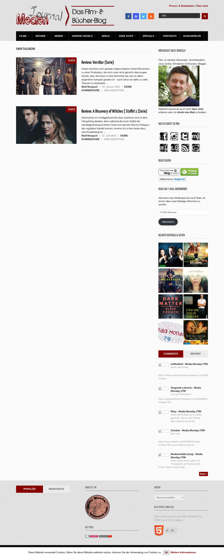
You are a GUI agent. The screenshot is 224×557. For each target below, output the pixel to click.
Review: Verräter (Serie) (97, 62)
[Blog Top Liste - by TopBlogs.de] (105, 536)
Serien (58, 36)
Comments (170, 353)
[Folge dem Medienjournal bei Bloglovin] (172, 180)
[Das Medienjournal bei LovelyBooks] (175, 152)
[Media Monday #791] (170, 332)
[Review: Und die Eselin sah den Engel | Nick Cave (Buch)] (195, 306)
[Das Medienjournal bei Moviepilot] (196, 140)
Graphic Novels (82, 36)
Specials (148, 36)
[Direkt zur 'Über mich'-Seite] (178, 105)
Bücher (40, 36)
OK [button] (166, 552)
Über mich (202, 5)
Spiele (106, 36)
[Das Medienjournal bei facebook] (163, 140)
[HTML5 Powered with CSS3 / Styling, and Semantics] (167, 534)
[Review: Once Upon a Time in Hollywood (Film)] (195, 255)
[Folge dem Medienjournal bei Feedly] (189, 174)
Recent (196, 353)
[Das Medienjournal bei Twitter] (184, 140)
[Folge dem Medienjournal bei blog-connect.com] (169, 174)
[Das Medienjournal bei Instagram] (174, 140)
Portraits (169, 36)
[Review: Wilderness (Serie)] (170, 281)
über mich (197, 109)
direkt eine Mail (186, 112)
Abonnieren (168, 221)
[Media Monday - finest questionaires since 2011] (97, 518)
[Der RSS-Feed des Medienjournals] (185, 152)
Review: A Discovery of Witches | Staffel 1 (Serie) (114, 111)
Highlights (56, 489)
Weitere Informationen (183, 552)
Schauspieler (192, 36)
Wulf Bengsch (89, 86)
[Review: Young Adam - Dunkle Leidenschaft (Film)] (195, 332)
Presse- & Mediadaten (181, 5)
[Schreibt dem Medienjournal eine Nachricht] (196, 152)
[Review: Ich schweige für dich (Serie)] (195, 281)
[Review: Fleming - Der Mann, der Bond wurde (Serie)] (170, 255)
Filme (22, 36)
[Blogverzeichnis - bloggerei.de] (91, 536)
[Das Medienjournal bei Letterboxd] (163, 152)
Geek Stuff (126, 36)
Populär (29, 489)
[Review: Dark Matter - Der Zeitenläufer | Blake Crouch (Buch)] (170, 306)
